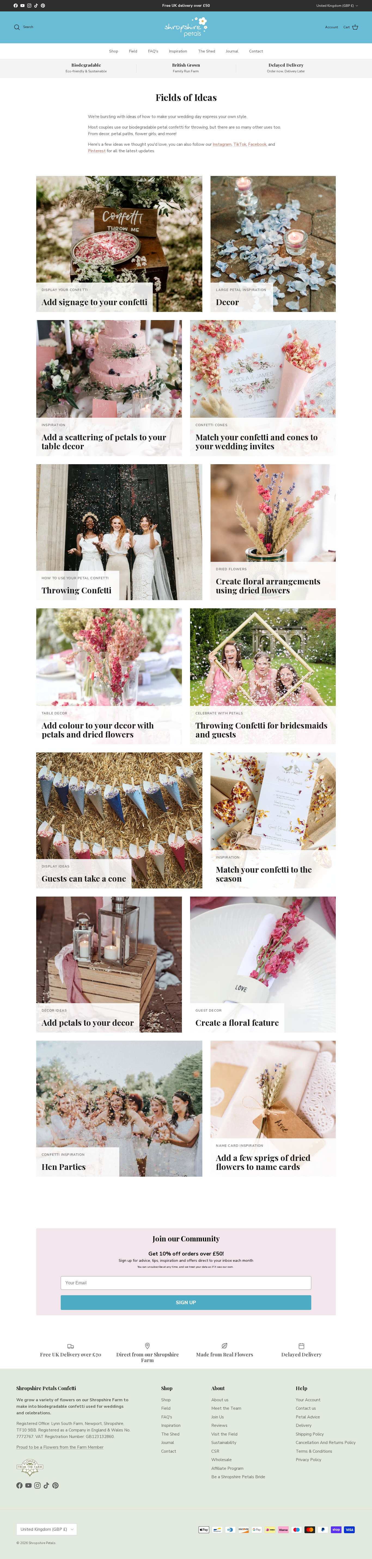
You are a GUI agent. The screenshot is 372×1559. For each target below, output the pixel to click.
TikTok (239, 144)
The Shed (206, 51)
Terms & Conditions (314, 1451)
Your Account (308, 1400)
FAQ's (153, 51)
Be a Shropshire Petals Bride (238, 1477)
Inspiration (178, 51)
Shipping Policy (310, 1434)
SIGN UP (186, 1302)
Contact (256, 51)
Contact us (306, 1408)
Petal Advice (308, 1417)
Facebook (257, 144)
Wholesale (221, 1459)
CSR (215, 1451)
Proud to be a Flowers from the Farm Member (59, 1447)
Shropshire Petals (42, 1543)
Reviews (219, 1425)
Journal (232, 51)
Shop (113, 51)
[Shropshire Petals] (186, 27)
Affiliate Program (227, 1468)
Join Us (217, 1417)
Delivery (304, 1425)
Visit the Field (224, 1434)
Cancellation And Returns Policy (326, 1442)
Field (133, 51)
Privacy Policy (308, 1459)
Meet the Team (226, 1408)
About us (219, 1400)
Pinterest (97, 151)
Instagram (222, 144)
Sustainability (223, 1442)
